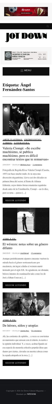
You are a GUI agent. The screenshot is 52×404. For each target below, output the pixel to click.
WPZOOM (31, 394)
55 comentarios (36, 253)
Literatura (21, 143)
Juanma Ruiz (24, 331)
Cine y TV (9, 238)
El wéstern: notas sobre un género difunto (25, 246)
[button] (26, 70)
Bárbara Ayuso (25, 164)
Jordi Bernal (24, 253)
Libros (7, 143)
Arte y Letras (12, 139)
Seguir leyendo (15, 200)
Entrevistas (33, 139)
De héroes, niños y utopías (20, 325)
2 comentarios (37, 164)
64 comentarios (36, 331)
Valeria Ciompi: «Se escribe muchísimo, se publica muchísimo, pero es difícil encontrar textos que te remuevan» (26, 153)
